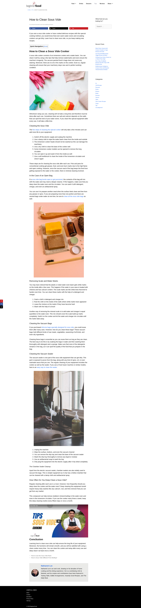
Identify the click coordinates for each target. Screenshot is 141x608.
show (45, 46)
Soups (97, 103)
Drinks (81, 3)
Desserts (88, 3)
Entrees (97, 91)
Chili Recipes (98, 85)
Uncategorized (98, 107)
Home (29, 10)
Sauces (97, 97)
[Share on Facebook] (1, 304)
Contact (28, 594)
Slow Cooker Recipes (100, 101)
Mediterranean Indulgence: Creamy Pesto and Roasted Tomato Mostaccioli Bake (102, 68)
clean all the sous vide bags (73, 196)
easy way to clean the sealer (47, 367)
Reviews (102, 3)
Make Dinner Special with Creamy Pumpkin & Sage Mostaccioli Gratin (101, 50)
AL (96, 83)
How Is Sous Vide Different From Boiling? (44, 558)
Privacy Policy (29, 598)
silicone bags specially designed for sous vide (58, 327)
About (109, 3)
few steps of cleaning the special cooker (47, 130)
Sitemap (28, 600)
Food (73, 3)
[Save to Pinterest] (1, 301)
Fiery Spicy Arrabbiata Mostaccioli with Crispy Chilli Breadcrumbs (102, 62)
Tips (95, 3)
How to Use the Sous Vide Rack (41, 555)
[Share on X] (1, 306)
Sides (96, 99)
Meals (96, 93)
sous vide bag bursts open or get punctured (47, 179)
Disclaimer (29, 596)
